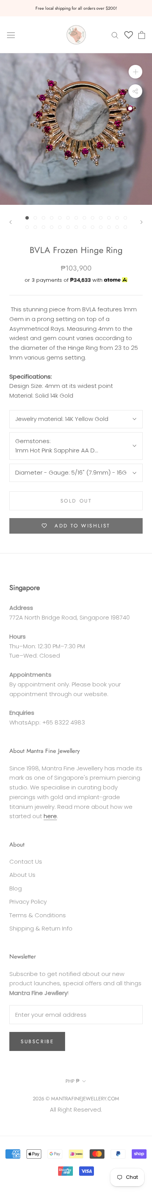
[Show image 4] (51, 218)
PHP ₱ (72, 1081)
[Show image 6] (68, 218)
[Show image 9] (92, 218)
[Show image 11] (109, 218)
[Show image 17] (51, 227)
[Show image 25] (117, 227)
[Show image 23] (101, 227)
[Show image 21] (84, 227)
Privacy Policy (28, 901)
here (50, 816)
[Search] (114, 34)
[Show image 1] (27, 218)
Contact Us (25, 861)
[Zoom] (135, 72)
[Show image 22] (92, 227)
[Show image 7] (76, 218)
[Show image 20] (76, 227)
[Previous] (10, 222)
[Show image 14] (27, 227)
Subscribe (37, 1041)
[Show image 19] (68, 227)
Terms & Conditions (37, 915)
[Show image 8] (84, 218)
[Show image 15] (35, 227)
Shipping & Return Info (40, 928)
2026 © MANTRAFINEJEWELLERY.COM (76, 1098)
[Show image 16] (43, 227)
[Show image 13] (125, 218)
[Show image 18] (60, 227)
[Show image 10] (101, 218)
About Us (22, 875)
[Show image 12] (117, 218)
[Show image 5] (60, 218)
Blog (15, 888)
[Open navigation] (11, 34)
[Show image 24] (109, 227)
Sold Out (76, 500)
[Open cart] (141, 35)
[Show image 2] (35, 218)
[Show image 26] (125, 227)
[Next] (141, 222)
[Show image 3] (43, 218)
